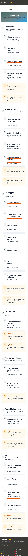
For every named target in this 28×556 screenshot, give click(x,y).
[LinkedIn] (8, 545)
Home (5, 9)
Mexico (4, 551)
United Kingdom (20, 550)
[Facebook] (2, 545)
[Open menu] (25, 2)
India (4, 550)
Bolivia (18, 553)
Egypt (17, 551)
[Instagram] (5, 545)
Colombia (5, 553)
